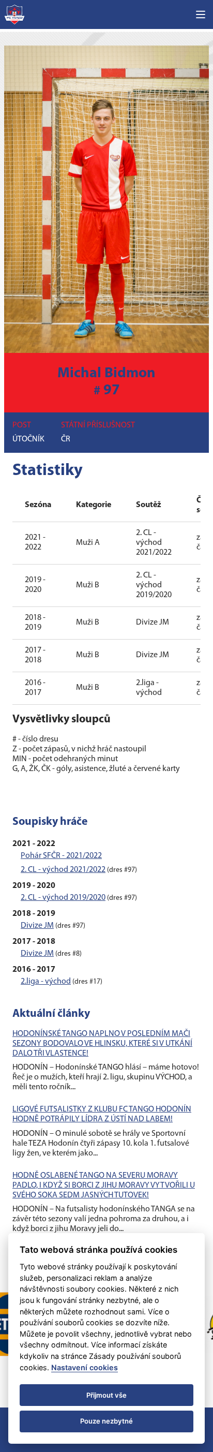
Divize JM (37, 926)
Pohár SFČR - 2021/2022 (61, 856)
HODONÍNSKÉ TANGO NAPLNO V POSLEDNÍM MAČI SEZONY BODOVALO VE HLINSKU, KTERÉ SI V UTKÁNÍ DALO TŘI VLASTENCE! (102, 1044)
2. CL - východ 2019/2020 (63, 898)
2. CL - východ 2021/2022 (63, 870)
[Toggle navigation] (200, 14)
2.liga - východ (46, 981)
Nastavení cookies (84, 1367)
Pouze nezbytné (106, 1421)
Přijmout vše (106, 1395)
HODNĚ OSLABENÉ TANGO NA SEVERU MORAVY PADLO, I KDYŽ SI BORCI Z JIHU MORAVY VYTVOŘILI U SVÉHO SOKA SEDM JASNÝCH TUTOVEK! (103, 1185)
